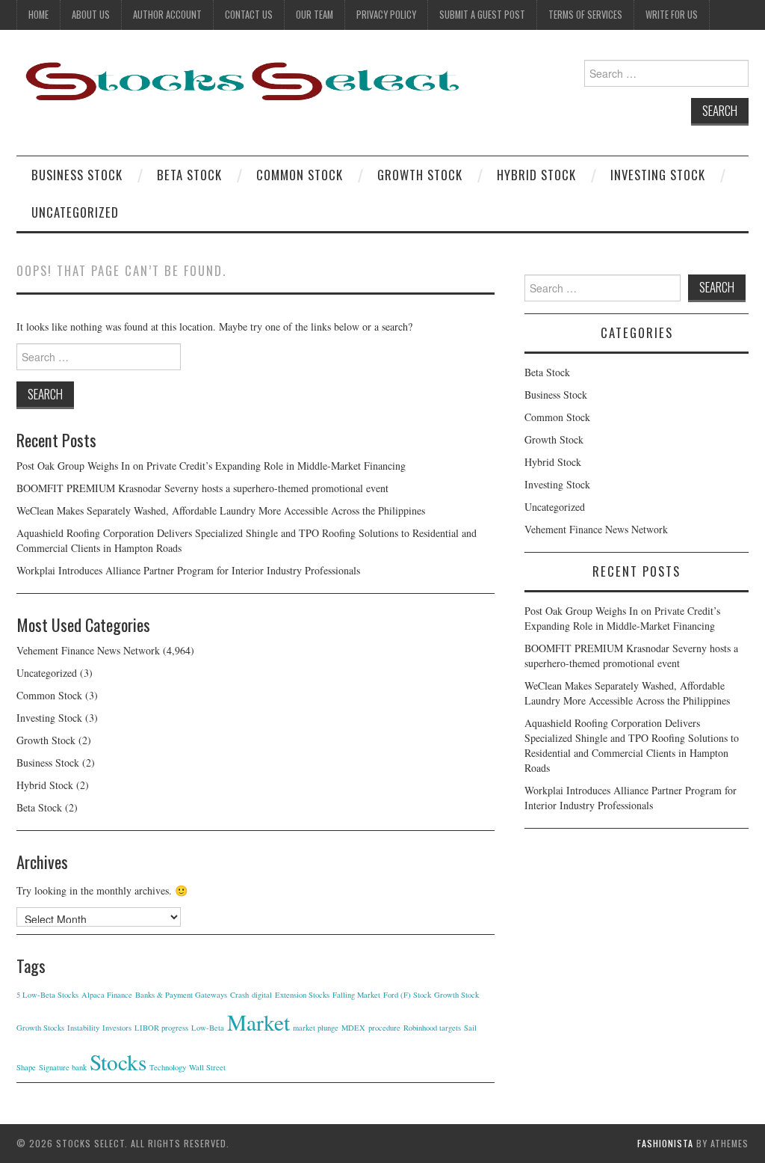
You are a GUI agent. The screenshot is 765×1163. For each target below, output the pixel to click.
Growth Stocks (40, 1027)
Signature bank (63, 1067)
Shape (26, 1067)
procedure (384, 1027)
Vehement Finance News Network (88, 650)
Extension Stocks (302, 994)
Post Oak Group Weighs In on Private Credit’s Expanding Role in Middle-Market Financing (211, 465)
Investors (116, 1027)
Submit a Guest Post (482, 14)
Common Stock (299, 174)
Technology (167, 1067)
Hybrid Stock (536, 174)
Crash (239, 994)
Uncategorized (75, 212)
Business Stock (77, 174)
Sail (470, 1027)
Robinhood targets (432, 1027)
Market (258, 1022)
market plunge (315, 1027)
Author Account (167, 14)
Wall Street (207, 1067)
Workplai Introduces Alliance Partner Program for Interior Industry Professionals (188, 570)
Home (38, 14)
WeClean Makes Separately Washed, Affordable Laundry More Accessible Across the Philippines (220, 510)
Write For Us (671, 14)
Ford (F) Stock (407, 994)
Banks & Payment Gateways (181, 994)
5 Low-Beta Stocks (47, 994)
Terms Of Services (585, 14)
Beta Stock (189, 174)
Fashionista (665, 1143)
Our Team (314, 14)
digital (262, 994)
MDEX (353, 1027)
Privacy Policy (386, 14)
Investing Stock (657, 174)
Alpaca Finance (106, 994)
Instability (83, 1027)
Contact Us (249, 14)
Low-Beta (207, 1027)
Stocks (118, 1061)
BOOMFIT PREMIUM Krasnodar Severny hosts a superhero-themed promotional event (202, 488)
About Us (91, 14)
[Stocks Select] (240, 80)
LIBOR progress (161, 1027)
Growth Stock (419, 174)
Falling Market (356, 994)
